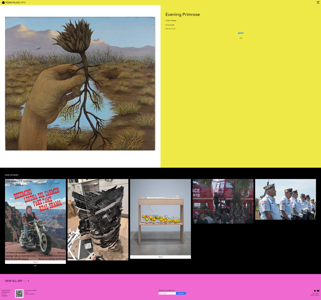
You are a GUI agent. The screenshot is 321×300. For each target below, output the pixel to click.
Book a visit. (4, 295)
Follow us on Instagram (315, 291)
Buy (35, 265)
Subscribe (181, 293)
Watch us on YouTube (318, 291)
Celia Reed (171, 20)
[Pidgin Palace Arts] (14, 2)
